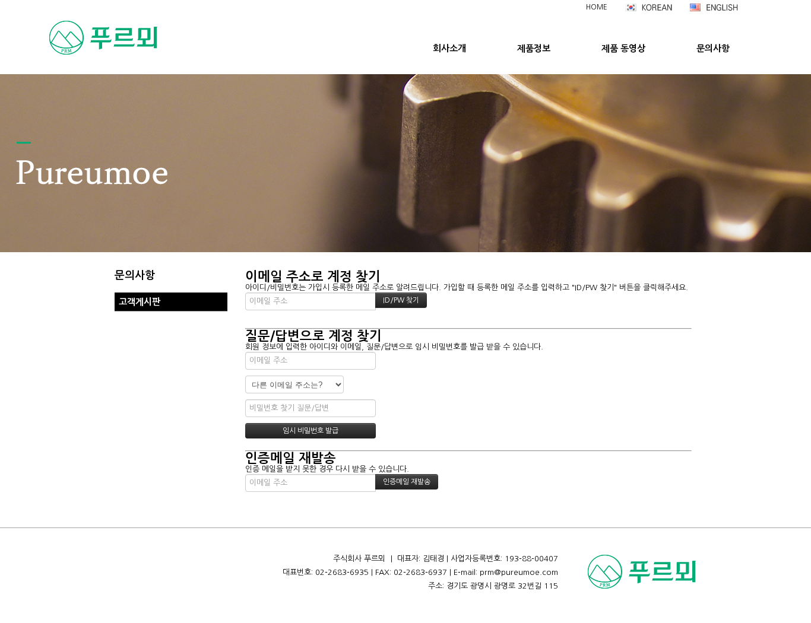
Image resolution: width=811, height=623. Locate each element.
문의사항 (713, 48)
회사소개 (449, 48)
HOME (596, 7)
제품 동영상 (623, 48)
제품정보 (533, 48)
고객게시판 (139, 301)
